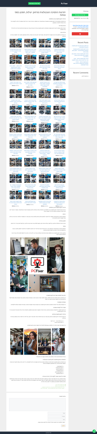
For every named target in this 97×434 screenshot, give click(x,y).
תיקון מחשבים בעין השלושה (59, 385)
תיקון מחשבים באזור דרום (60, 384)
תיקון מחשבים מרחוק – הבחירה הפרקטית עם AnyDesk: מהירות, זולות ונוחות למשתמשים (80, 63)
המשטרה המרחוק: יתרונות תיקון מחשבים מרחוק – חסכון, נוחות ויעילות (52, 388)
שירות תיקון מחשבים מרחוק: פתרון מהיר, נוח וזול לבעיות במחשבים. (53, 387)
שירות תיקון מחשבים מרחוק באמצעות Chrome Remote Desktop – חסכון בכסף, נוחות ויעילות (80, 50)
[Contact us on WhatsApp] (94, 431)
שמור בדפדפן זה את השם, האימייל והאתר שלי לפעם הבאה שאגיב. (51, 422)
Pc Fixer (64, 3)
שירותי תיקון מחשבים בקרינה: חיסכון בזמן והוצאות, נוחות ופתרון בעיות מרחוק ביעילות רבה (80, 55)
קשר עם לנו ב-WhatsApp (34, 3)
